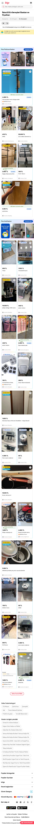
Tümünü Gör (28, 49)
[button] (2, 3)
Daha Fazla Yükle (17, 693)
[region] (17, 59)
